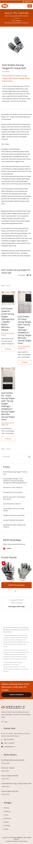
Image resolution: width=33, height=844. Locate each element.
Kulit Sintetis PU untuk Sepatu (12, 492)
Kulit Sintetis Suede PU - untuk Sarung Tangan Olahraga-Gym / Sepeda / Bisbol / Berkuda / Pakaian (7, 319)
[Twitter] (4, 722)
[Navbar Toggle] (30, 6)
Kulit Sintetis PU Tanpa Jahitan (10, 666)
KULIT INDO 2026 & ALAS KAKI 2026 (12, 760)
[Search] (29, 456)
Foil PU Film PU (21, 666)
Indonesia (28, 1)
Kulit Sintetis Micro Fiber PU (12, 504)
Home (13, 20)
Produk (6, 815)
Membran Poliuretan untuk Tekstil (13, 515)
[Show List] (30, 275)
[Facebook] (2, 722)
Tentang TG (7, 811)
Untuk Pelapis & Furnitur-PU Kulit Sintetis (13, 509)
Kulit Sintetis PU (7, 664)
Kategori (18, 20)
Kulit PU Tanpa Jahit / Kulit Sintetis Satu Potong (14, 498)
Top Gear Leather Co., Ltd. (19, 837)
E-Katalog (7, 825)
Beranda (6, 808)
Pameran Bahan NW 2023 (9, 791)
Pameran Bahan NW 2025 (9, 776)
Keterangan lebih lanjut (16, 606)
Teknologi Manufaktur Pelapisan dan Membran (14, 526)
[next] (29, 264)
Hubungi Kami (17, 669)
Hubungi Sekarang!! (16, 694)
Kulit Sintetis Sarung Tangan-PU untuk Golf (16, 23)
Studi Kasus (7, 818)
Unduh (8, 548)
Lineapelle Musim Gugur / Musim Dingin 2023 (16, 783)
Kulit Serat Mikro (15, 664)
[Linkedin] (6, 722)
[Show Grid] (28, 275)
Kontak (6, 829)
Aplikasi (6, 822)
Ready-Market (23, 841)
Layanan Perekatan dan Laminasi (13, 520)
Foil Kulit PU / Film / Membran (12, 487)
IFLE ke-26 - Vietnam (8, 768)
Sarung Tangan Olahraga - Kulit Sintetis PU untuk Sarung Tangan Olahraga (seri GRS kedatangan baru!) (15, 480)
